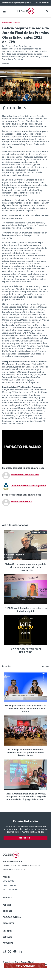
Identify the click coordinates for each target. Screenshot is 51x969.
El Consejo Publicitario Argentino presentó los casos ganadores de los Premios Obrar (25, 753)
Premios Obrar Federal (21, 502)
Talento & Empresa (12, 917)
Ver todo (45, 667)
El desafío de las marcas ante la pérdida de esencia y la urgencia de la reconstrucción (25, 567)
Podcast (7, 905)
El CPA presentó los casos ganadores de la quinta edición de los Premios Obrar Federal (25, 709)
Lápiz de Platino (10, 885)
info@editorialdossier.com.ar (14, 870)
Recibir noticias (25, 838)
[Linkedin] (19, 109)
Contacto (7, 937)
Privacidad (8, 943)
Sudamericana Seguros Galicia (25, 475)
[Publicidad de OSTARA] (25, 968)
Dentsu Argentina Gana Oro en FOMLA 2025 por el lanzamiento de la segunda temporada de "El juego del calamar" (25, 797)
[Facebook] (3, 109)
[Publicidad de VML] (22, 463)
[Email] (9, 109)
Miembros (7, 898)
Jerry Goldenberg (11, 890)
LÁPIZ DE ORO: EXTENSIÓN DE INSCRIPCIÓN (25, 651)
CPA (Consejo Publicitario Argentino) (28, 486)
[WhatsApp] (25, 109)
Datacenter (8, 923)
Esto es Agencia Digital (24, 962)
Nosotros (8, 931)
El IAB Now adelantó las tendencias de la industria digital (25, 610)
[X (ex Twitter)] (14, 109)
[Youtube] (14, 952)
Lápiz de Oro (8, 881)
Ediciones (7, 911)
